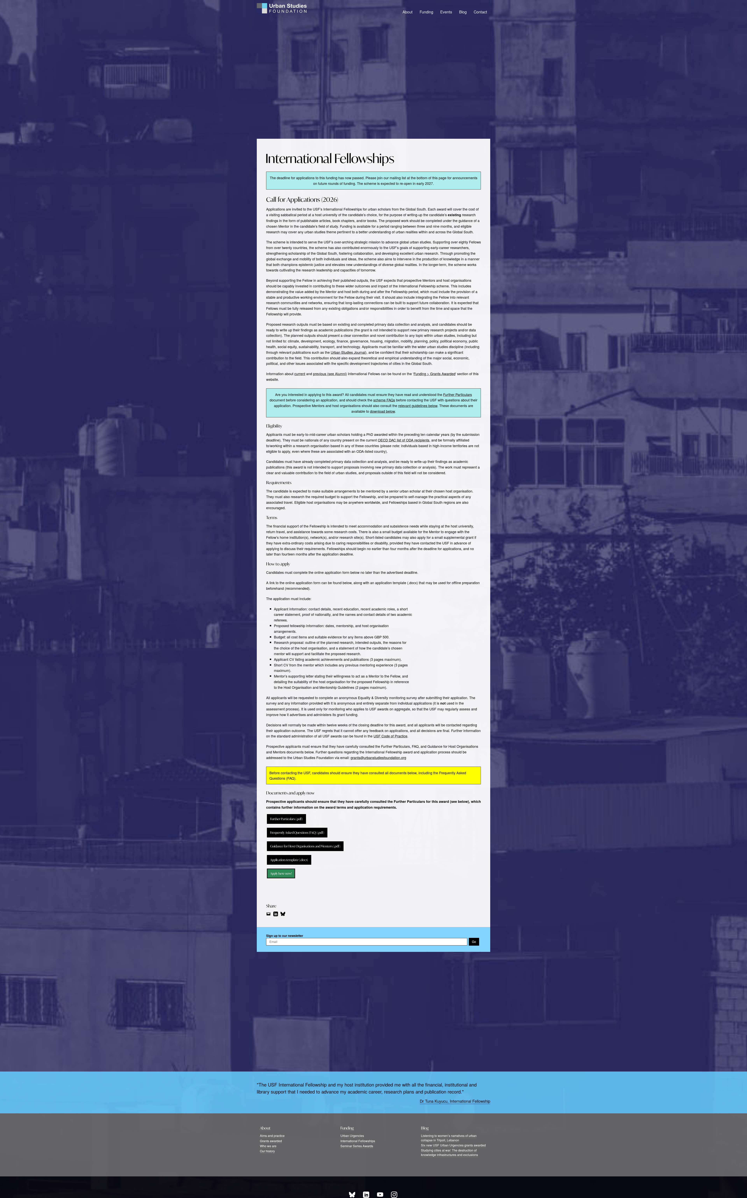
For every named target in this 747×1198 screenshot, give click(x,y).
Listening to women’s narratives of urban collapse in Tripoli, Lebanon (449, 1137)
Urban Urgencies (352, 1135)
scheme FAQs (384, 399)
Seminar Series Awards (356, 1146)
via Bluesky (283, 914)
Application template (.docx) (289, 860)
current (299, 373)
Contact (480, 12)
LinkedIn (366, 1195)
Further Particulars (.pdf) (286, 819)
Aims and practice (272, 1135)
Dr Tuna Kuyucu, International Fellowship (455, 1101)
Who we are (268, 1146)
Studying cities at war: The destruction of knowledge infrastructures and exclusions (449, 1152)
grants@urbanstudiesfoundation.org (378, 757)
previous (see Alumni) (330, 373)
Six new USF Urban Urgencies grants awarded (453, 1145)
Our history (267, 1151)
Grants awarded (271, 1141)
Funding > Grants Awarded (434, 373)
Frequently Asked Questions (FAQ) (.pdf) (297, 832)
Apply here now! (281, 873)
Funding (426, 12)
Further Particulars (457, 394)
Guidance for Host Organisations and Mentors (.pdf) (305, 846)
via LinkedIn (275, 914)
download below (382, 411)
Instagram (394, 1195)
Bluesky (352, 1195)
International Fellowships (357, 1141)
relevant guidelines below (417, 405)
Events (446, 12)
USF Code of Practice (390, 735)
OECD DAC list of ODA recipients (403, 439)
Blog (463, 12)
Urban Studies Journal (348, 352)
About (407, 12)
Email (268, 914)
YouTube (380, 1195)
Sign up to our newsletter (284, 935)
